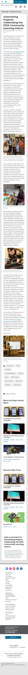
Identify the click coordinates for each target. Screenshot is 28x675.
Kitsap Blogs (5, 11)
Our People (8, 576)
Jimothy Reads (7, 524)
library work (19, 381)
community (10, 366)
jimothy (5, 526)
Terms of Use (8, 653)
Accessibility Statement (14, 655)
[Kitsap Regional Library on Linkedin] (17, 568)
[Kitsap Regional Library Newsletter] (21, 568)
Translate (22, 647)
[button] (2, 1)
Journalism (12, 439)
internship (7, 370)
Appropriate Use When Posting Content (13, 554)
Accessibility (8, 585)
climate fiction (16, 459)
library (6, 377)
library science (9, 381)
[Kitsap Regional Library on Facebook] (7, 568)
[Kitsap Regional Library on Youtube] (14, 568)
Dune (9, 461)
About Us (8, 574)
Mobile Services (9, 609)
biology (10, 459)
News (21, 439)
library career (14, 377)
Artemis (5, 459)
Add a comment (11, 394)
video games (17, 385)
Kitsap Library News (15, 11)
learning (20, 374)
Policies (7, 583)
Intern (17, 366)
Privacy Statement (18, 653)
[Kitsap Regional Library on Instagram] (10, 568)
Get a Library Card (10, 616)
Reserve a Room (10, 608)
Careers (7, 581)
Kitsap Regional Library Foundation (10, 595)
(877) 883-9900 (10, 632)
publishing (7, 385)
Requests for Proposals (9, 587)
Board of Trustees (10, 578)
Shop (6, 598)
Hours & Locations (10, 606)
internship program (10, 374)
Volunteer (8, 601)
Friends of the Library (11, 600)
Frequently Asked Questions (10, 618)
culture (5, 461)
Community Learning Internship (12, 320)
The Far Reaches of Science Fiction (13, 457)
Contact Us (8, 590)
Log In (7, 614)
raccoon (10, 526)
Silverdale (5, 441)
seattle (14, 526)
